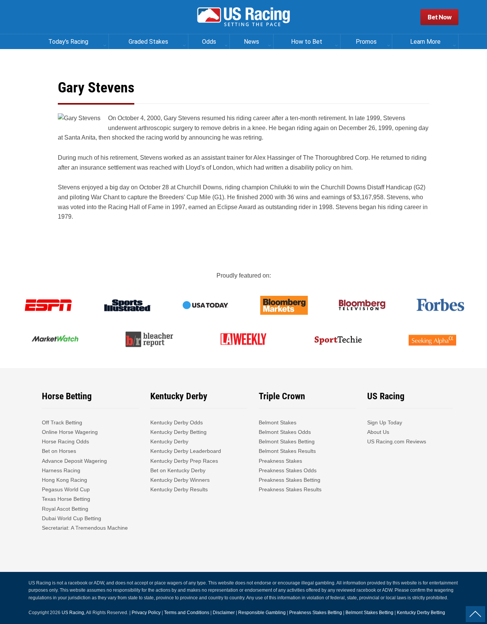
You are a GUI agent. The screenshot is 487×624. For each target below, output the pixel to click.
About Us (378, 432)
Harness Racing (61, 470)
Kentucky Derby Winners (180, 480)
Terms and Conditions (186, 612)
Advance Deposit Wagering (74, 461)
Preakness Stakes (280, 461)
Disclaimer (224, 612)
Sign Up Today (384, 422)
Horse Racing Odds (65, 441)
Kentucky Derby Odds (176, 422)
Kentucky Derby (169, 441)
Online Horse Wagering (70, 432)
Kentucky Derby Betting (178, 432)
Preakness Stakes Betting (290, 480)
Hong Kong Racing (64, 480)
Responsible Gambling (262, 612)
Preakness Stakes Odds (288, 470)
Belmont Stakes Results (287, 451)
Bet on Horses (59, 451)
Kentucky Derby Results (179, 489)
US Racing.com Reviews (396, 441)
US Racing (73, 612)
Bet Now (440, 17)
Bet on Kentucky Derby (177, 470)
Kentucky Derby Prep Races (184, 461)
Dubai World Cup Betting (71, 518)
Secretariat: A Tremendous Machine (85, 528)
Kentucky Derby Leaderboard (185, 451)
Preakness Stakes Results (290, 489)
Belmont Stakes (277, 422)
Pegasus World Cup (66, 489)
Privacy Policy (146, 612)
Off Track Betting (62, 422)
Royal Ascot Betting (65, 509)
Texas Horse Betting (66, 499)
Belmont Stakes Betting (287, 441)
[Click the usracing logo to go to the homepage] (243, 17)
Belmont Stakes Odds (285, 432)
